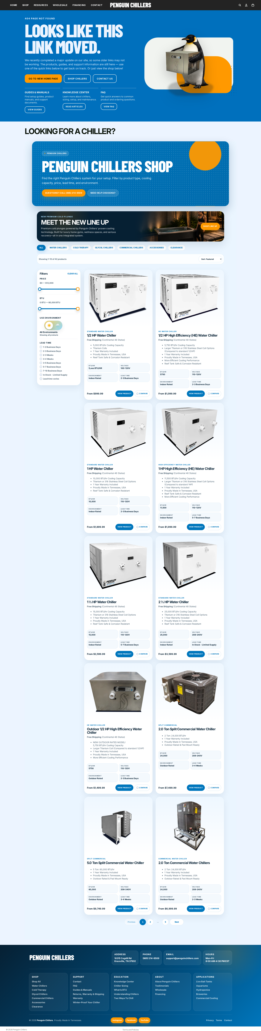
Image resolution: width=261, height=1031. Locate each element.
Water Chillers (58, 248)
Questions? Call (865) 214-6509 (63, 193)
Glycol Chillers (104, 248)
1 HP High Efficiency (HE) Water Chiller (186, 469)
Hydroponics (203, 990)
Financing (79, 5)
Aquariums (202, 985)
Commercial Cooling (207, 998)
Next (177, 922)
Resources (41, 5)
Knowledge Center (124, 981)
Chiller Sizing (121, 985)
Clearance (177, 248)
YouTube (144, 1020)
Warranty (78, 998)
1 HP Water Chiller (100, 469)
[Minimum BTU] (39, 308)
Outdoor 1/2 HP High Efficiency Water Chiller (114, 730)
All (41, 248)
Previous (131, 922)
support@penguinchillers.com (182, 958)
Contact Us (105, 78)
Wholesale (60, 5)
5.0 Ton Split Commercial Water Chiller (115, 863)
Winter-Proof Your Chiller (86, 1002)
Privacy (210, 1020)
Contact (97, 5)
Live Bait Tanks (204, 981)
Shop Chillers (77, 78)
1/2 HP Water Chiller (101, 335)
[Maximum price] (77, 289)
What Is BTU (120, 990)
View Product (124, 393)
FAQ (75, 985)
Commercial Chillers (131, 248)
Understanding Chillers (126, 994)
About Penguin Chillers (167, 981)
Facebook (131, 1020)
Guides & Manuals (82, 990)
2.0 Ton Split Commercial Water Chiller (187, 729)
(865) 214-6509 (151, 958)
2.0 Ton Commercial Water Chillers (184, 863)
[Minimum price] (39, 289)
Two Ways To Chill (123, 998)
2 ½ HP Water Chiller (173, 602)
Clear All (73, 274)
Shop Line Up (210, 226)
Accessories (157, 248)
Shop (25, 5)
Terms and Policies (130, 1030)
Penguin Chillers (20, 1029)
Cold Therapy (81, 248)
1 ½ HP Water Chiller (102, 602)
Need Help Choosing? (103, 193)
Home (13, 5)
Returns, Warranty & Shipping (88, 994)
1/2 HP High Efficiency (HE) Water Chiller (188, 335)
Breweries (201, 994)
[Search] (240, 5)
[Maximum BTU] (77, 308)
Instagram (117, 1020)
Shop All (36, 981)
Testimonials (162, 985)
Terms (219, 1020)
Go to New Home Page (43, 78)
